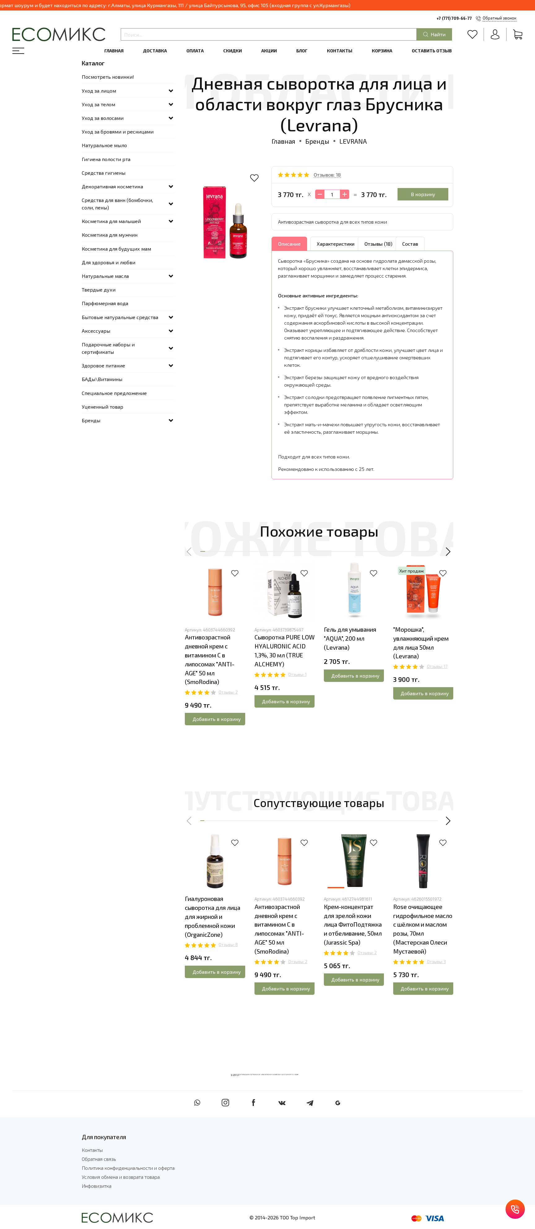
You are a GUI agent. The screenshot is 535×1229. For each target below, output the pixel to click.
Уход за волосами (103, 118)
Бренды (317, 141)
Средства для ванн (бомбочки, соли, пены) (117, 203)
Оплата (195, 50)
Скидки (232, 50)
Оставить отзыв (432, 50)
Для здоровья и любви (108, 262)
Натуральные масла (105, 276)
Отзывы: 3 (436, 961)
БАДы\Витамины (102, 379)
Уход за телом (98, 104)
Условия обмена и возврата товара (121, 1177)
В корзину (423, 194)
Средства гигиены (103, 173)
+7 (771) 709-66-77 (454, 18)
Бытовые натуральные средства (120, 317)
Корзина (382, 50)
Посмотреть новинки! (108, 77)
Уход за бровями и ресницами (118, 131)
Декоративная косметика (112, 186)
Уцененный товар (102, 407)
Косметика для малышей (111, 221)
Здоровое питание (103, 365)
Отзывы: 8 (228, 944)
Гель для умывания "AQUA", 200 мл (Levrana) (350, 638)
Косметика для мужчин (109, 235)
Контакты (339, 50)
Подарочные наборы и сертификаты (108, 348)
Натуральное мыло (104, 145)
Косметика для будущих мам (116, 249)
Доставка (155, 50)
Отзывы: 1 (297, 674)
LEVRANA (353, 141)
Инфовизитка (96, 1186)
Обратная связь (99, 1159)
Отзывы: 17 (437, 666)
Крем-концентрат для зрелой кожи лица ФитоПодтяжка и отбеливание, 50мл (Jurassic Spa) (353, 924)
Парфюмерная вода (105, 303)
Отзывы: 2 (228, 692)
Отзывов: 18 (327, 175)
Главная (114, 50)
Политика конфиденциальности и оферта (128, 1168)
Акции (269, 50)
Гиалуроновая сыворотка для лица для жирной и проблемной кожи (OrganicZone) (212, 916)
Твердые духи (98, 289)
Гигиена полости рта (106, 159)
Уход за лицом (99, 91)
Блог (301, 50)
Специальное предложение (114, 393)
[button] (189, 551)
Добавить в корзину (217, 719)
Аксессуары (96, 331)
